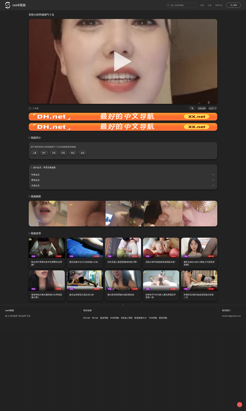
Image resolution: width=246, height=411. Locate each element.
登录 (235, 5)
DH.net (86, 318)
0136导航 (114, 318)
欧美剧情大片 (140, 318)
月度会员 (35, 185)
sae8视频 (19, 5)
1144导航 (153, 318)
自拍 (82, 153)
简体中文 (218, 5)
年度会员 (35, 174)
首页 (202, 5)
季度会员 (35, 180)
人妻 (34, 153)
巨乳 (63, 153)
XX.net (95, 318)
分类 (209, 5)
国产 (44, 153)
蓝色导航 (104, 318)
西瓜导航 (163, 318)
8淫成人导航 (126, 318)
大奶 (53, 153)
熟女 (73, 153)
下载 (192, 108)
